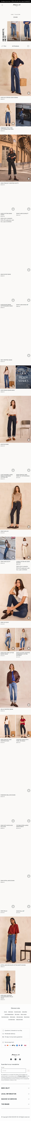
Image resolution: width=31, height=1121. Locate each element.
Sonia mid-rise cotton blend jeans (7, 653)
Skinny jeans (23, 1014)
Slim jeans (17, 1014)
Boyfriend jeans (5, 1016)
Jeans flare (24, 1011)
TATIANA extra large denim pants (22, 826)
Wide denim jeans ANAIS (8, 390)
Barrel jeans (26, 1016)
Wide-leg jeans (19, 1019)
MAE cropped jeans (6, 360)
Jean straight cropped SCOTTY (10, 183)
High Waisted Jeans (9, 1014)
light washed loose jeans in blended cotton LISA (7, 476)
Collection (17, 14)
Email (3, 1067)
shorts (5, 1011)
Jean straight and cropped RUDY (6, 740)
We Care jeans (19, 1016)
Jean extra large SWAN (7, 880)
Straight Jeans (17, 1011)
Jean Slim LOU (5, 531)
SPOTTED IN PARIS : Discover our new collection (15, 1)
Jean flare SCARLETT (22, 213)
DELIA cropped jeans (7, 709)
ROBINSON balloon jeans (8, 795)
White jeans (12, 1016)
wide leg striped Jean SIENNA (9, 97)
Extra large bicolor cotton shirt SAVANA (13, 965)
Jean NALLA (4, 911)
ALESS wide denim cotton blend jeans (7, 305)
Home (12, 14)
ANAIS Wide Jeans (6, 274)
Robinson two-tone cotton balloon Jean (7, 128)
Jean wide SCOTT (5, 561)
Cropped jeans (11, 1019)
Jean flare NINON (21, 304)
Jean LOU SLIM (5, 622)
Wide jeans (10, 1011)
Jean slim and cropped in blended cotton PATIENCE (23, 654)
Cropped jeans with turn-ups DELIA (22, 740)
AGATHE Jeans (5, 444)
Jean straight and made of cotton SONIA (22, 475)
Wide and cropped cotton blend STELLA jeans (7, 997)
